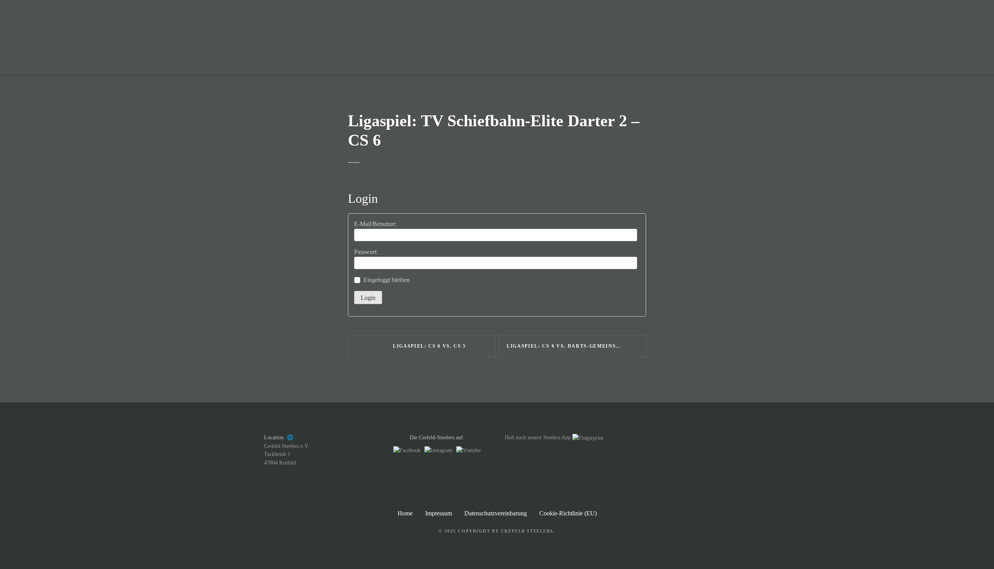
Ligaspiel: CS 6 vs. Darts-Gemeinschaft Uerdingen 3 (576, 346)
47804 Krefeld (280, 462)
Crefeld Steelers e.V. (286, 446)
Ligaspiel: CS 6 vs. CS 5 (429, 346)
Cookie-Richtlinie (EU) (568, 513)
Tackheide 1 (277, 454)
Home (405, 513)
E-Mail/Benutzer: (375, 224)
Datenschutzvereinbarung (495, 513)
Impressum (438, 513)
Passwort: (366, 252)
